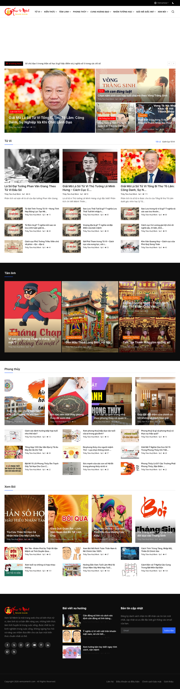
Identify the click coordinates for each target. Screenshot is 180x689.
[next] (174, 63)
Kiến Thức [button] (49, 11)
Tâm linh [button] (64, 11)
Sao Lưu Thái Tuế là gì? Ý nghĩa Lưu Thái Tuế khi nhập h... (100, 210)
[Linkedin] (48, 645)
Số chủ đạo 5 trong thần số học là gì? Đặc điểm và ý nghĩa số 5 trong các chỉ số (63, 63)
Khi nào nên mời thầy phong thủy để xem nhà (67, 416)
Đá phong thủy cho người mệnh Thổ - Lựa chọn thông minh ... (98, 448)
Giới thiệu (168, 681)
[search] (173, 11)
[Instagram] (21, 645)
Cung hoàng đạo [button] (99, 11)
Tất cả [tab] (158, 141)
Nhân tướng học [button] (122, 11)
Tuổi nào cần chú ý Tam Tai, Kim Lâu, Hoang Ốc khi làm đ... (23, 414)
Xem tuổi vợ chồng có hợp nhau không (40, 566)
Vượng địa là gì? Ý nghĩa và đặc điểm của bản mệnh (98, 226)
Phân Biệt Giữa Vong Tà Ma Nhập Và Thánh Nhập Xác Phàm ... (155, 122)
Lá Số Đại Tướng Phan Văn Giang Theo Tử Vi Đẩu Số (30, 188)
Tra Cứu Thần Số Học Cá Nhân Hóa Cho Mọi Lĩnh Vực (23, 534)
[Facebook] (7, 645)
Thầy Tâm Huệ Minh (17, 127)
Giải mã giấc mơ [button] (145, 11)
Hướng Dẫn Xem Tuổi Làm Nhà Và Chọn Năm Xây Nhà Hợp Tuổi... (99, 566)
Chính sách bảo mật (151, 681)
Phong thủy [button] (79, 11)
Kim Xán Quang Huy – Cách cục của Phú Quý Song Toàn (158, 242)
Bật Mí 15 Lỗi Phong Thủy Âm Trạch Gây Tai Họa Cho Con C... (41, 464)
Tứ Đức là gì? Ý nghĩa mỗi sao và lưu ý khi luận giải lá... (40, 226)
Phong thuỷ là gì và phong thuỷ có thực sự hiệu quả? (157, 432)
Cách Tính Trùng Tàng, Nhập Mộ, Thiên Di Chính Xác (156, 549)
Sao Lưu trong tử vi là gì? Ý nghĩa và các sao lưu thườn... (158, 210)
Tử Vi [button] (37, 11)
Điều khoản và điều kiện (128, 681)
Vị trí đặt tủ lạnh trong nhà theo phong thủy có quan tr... (111, 416)
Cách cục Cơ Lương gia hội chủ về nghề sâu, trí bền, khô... (157, 226)
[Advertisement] (90, 39)
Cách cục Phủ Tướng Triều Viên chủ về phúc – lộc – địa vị (42, 242)
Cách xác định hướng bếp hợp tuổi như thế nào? (41, 432)
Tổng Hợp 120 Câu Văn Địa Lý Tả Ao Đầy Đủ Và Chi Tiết (41, 448)
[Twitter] (14, 645)
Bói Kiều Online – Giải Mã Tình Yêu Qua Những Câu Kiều (109, 532)
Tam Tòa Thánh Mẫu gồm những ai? (146, 342)
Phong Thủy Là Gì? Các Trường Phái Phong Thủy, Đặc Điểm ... (158, 464)
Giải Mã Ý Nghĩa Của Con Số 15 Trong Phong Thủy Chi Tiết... (155, 448)
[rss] (14, 652)
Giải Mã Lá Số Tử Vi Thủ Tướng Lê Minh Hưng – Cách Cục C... (89, 188)
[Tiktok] (27, 645)
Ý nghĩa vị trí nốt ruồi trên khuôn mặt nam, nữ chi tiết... (99, 632)
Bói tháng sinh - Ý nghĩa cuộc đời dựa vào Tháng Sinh (155, 534)
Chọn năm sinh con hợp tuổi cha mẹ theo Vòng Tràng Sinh (132, 95)
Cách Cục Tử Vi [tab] (168, 141)
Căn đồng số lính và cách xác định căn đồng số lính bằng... (98, 617)
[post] (49, 101)
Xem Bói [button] (162, 11)
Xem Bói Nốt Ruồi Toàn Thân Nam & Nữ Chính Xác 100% (99, 549)
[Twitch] (7, 652)
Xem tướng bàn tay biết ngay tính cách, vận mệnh (100, 648)
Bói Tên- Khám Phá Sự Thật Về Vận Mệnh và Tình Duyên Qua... (41, 549)
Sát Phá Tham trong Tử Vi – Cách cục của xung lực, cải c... (98, 242)
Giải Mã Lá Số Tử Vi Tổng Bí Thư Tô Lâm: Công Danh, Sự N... (148, 188)
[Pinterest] (41, 645)
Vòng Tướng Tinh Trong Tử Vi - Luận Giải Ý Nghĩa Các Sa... (115, 124)
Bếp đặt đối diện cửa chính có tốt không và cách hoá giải (155, 416)
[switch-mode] (173, 3)
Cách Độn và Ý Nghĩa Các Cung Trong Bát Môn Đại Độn (156, 566)
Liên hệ (109, 681)
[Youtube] (34, 645)
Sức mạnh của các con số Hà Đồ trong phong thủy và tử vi (98, 464)
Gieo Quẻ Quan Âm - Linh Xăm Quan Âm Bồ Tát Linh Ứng (65, 532)
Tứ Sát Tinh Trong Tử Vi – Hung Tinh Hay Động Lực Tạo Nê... (42, 210)
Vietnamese (162, 3)
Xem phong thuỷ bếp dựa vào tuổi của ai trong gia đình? (99, 432)
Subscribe (169, 630)
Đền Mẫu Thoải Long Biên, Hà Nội (88, 342)
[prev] (169, 63)
